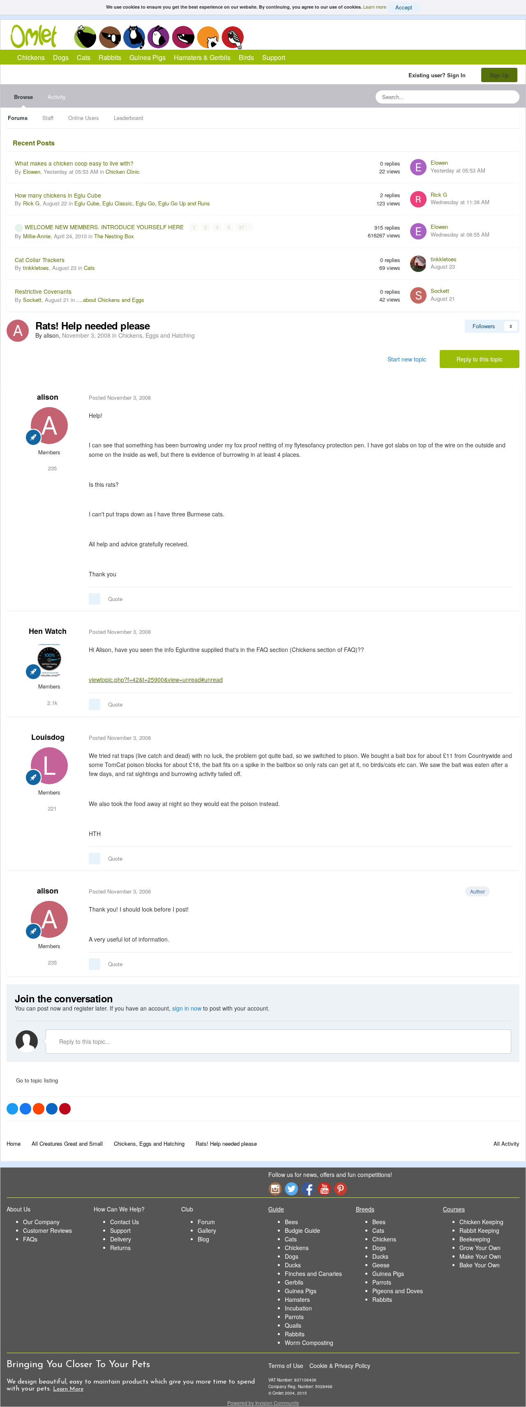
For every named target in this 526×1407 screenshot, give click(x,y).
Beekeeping (474, 1239)
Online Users (83, 118)
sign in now (186, 1008)
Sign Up (499, 75)
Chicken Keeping (481, 1222)
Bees (291, 1222)
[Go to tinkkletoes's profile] (418, 264)
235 (51, 468)
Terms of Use (285, 1365)
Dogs (110, 37)
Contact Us (124, 1222)
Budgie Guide (302, 1230)
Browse (23, 97)
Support (273, 57)
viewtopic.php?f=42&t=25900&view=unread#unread (156, 679)
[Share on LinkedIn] (52, 1109)
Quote (115, 599)
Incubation (298, 1308)
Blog (203, 1239)
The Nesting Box (114, 236)
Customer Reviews (47, 1230)
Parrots (294, 1317)
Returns (120, 1248)
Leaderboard (128, 118)
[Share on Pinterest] (65, 1109)
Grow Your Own (480, 1248)
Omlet (38, 36)
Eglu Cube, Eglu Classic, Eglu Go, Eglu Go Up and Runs (142, 203)
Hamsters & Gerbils (202, 57)
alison (47, 396)
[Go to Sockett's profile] (418, 295)
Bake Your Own (479, 1265)
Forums (18, 118)
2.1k (52, 703)
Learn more (374, 6)
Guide (276, 1209)
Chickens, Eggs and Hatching (156, 335)
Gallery (207, 1230)
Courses (454, 1209)
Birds (232, 37)
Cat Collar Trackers (40, 260)
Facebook (307, 1188)
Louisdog (48, 737)
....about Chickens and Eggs (110, 300)
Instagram (274, 1188)
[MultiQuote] (94, 599)
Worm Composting (309, 1342)
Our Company (41, 1222)
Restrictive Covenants (43, 291)
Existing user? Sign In (438, 75)
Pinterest (340, 1188)
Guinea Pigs (183, 37)
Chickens (85, 37)
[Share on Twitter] (12, 1109)
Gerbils (294, 1282)
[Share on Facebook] (25, 1109)
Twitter (291, 1188)
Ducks (293, 1265)
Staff (47, 118)
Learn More (68, 1389)
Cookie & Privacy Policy (339, 1365)
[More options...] (504, 398)
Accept (403, 7)
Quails (293, 1325)
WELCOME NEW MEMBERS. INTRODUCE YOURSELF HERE (105, 227)
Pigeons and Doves (397, 1291)
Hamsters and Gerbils (208, 37)
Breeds (365, 1209)
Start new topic (407, 359)
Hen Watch (48, 631)
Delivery (120, 1239)
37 (242, 227)
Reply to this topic (480, 359)
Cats (134, 37)
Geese (381, 1265)
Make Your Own (480, 1256)
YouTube (324, 1188)
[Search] (510, 97)
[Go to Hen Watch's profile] (49, 659)
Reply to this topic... (84, 1041)
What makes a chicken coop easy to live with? (74, 163)
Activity (57, 97)
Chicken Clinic (123, 171)
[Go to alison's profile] (18, 331)
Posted (120, 397)
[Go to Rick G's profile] (418, 199)
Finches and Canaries (313, 1273)
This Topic (479, 96)
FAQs (30, 1239)
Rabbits (159, 37)
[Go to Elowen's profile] (418, 167)
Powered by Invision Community (263, 1402)
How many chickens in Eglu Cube (58, 195)
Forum (206, 1222)
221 (51, 808)
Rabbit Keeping (479, 1230)
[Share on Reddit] (38, 1109)
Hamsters (297, 1299)
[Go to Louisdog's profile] (49, 765)
